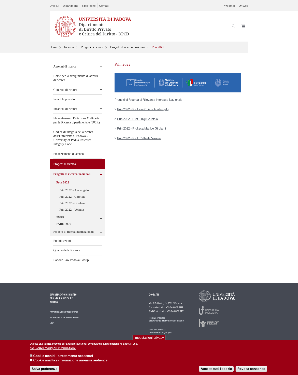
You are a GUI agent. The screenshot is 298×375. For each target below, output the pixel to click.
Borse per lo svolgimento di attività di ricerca (75, 78)
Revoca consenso (251, 369)
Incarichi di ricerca (65, 108)
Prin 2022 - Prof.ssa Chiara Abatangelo (142, 109)
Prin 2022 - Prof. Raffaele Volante (139, 138)
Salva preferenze (44, 369)
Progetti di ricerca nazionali (127, 47)
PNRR (60, 217)
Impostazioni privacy (149, 337)
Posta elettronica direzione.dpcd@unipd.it (161, 331)
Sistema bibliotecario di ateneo (64, 317)
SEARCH (241, 31)
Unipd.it (54, 5)
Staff (52, 323)
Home (53, 47)
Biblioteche (89, 5)
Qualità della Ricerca (66, 250)
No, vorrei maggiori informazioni (53, 348)
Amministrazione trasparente (64, 312)
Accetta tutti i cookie (216, 369)
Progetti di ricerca (92, 47)
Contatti (104, 5)
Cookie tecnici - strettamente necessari (63, 356)
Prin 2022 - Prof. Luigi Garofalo (137, 119)
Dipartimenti (70, 5)
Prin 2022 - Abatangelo (74, 190)
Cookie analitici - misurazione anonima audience (70, 360)
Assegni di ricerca (64, 66)
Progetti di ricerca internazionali (73, 231)
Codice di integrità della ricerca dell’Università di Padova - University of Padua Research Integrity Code (73, 138)
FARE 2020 (63, 223)
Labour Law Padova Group (71, 260)
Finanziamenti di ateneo (68, 153)
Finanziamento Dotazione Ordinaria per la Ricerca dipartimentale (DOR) (76, 120)
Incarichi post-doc (64, 99)
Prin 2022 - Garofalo (72, 196)
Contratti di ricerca (65, 89)
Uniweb (243, 5)
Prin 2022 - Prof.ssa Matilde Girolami (141, 128)
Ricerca (69, 47)
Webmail (229, 5)
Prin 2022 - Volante (71, 209)
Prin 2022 (158, 47)
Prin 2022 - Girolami (72, 203)
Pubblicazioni (62, 240)
